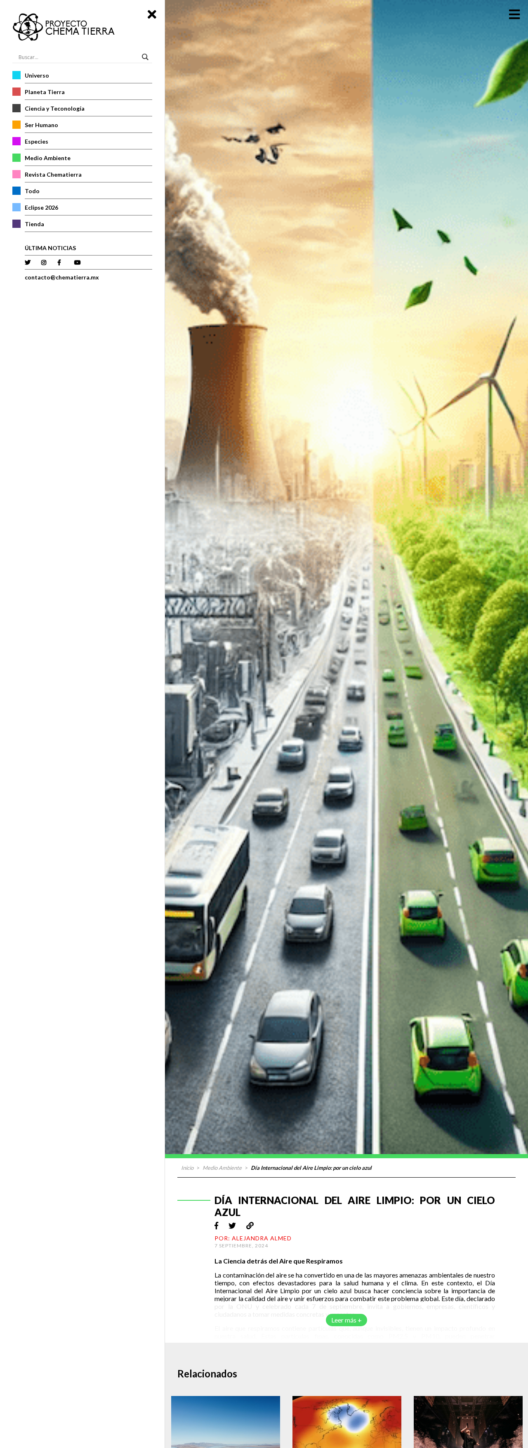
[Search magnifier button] (146, 57)
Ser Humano (41, 124)
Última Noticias (50, 247)
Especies (36, 141)
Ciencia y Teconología (55, 108)
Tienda (34, 223)
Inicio (187, 1167)
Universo (37, 75)
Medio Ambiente (48, 157)
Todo (32, 190)
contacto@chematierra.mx (62, 277)
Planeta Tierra (45, 91)
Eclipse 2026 (41, 207)
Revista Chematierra (53, 174)
